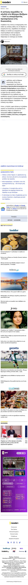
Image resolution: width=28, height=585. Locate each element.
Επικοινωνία (14, 527)
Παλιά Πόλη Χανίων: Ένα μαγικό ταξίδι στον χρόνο (13, 291)
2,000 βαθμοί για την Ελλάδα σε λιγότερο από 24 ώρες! (13, 376)
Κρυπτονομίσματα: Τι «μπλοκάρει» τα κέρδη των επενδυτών (13, 252)
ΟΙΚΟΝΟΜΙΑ (4, 6)
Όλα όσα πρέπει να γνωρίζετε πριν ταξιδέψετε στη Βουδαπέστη (13, 302)
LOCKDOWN (17, 220)
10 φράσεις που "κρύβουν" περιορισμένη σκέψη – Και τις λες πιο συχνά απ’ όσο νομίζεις (13, 331)
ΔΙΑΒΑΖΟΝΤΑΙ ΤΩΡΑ (7, 172)
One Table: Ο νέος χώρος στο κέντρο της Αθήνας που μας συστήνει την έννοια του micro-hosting (14, 410)
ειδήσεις (14, 208)
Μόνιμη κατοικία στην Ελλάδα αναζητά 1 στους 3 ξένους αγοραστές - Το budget (13, 263)
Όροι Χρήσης (14, 529)
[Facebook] (11, 542)
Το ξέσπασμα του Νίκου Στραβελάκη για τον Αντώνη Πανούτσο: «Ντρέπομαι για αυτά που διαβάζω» (14, 197)
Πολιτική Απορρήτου (14, 531)
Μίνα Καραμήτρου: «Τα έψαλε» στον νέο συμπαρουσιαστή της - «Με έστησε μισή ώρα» (13, 183)
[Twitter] (17, 542)
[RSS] (8, 542)
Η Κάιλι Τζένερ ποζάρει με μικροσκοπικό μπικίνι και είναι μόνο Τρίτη (13, 336)
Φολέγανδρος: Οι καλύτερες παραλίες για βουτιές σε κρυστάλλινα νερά (13, 296)
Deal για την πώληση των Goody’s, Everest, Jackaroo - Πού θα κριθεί (14, 258)
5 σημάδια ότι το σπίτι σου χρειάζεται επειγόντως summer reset (13, 416)
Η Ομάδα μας (14, 536)
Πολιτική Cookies (14, 534)
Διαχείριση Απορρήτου (14, 538)
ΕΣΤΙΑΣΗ (10, 220)
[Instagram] (14, 542)
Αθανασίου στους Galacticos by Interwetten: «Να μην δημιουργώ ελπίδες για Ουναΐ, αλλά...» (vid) (14, 370)
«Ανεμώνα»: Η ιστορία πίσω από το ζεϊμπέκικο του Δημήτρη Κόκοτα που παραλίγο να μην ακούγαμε (12, 190)
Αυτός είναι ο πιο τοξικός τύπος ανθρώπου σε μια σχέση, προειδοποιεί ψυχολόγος (13, 342)
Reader (17, 205)
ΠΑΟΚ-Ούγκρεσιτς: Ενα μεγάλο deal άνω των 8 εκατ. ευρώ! (13, 381)
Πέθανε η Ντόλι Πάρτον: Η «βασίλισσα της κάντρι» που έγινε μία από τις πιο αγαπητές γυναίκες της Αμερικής (14, 177)
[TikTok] (19, 542)
